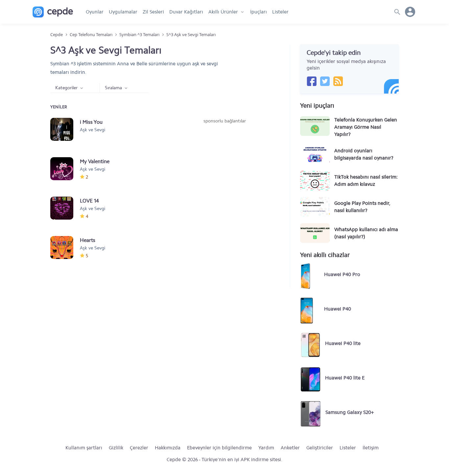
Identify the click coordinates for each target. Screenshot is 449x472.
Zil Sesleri (153, 12)
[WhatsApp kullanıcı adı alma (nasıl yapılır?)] (315, 233)
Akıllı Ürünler (223, 12)
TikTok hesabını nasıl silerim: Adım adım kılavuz (366, 180)
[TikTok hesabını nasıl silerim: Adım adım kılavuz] (315, 180)
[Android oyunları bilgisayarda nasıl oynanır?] (315, 154)
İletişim (371, 448)
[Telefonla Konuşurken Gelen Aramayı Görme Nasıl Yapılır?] (315, 126)
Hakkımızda (167, 448)
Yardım (266, 448)
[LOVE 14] (65, 208)
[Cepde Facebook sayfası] (312, 81)
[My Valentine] (65, 168)
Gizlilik (116, 448)
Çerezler (139, 448)
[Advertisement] (224, 174)
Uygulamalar (123, 12)
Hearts (87, 240)
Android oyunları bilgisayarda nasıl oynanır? (363, 154)
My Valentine (94, 161)
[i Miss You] (65, 129)
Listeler (280, 12)
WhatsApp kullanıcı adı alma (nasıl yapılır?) (366, 233)
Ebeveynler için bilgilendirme (219, 448)
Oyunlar (95, 12)
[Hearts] (65, 247)
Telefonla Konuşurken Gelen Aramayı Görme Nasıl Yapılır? (365, 127)
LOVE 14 (89, 201)
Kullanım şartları (83, 448)
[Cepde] (52, 12)
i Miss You (91, 122)
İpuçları (258, 12)
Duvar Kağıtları (186, 12)
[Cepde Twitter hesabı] (325, 81)
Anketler (290, 448)
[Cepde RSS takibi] (338, 81)
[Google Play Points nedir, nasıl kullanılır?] (315, 207)
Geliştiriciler (319, 448)
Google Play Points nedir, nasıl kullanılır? (362, 206)
